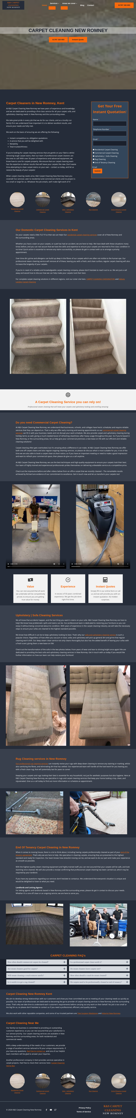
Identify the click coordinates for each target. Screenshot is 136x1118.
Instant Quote (78, 40)
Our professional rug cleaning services (32, 763)
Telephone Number (102, 129)
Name (96, 119)
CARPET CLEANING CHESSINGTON (100, 279)
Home (44, 5)
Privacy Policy (85, 1108)
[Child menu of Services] (52, 8)
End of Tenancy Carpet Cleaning (118, 211)
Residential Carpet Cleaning (106, 149)
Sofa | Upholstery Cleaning (68, 211)
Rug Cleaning (100, 159)
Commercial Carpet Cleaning (107, 153)
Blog (82, 5)
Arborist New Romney (111, 1013)
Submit (97, 171)
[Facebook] (46, 1110)
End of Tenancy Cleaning (105, 162)
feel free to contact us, (36, 1051)
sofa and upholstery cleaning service (100, 635)
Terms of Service (84, 1112)
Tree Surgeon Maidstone (87, 1013)
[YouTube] (51, 1110)
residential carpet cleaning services (82, 235)
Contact (90, 5)
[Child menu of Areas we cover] (64, 8)
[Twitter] (55, 1110)
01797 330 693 (124, 5)
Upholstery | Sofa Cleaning (106, 156)
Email (96, 139)
